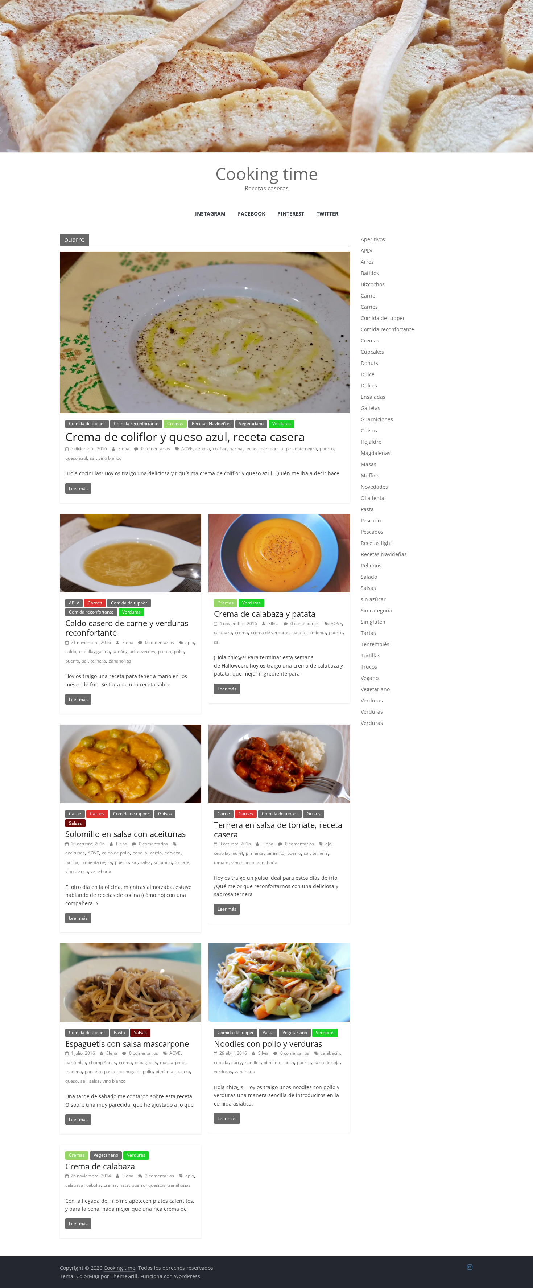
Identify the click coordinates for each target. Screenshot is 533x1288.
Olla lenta (372, 498)
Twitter (327, 213)
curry (236, 1062)
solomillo (163, 862)
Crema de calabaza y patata (264, 613)
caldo (70, 651)
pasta (109, 1071)
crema (241, 632)
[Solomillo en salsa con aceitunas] (130, 729)
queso (71, 1081)
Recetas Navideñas (211, 424)
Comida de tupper (87, 424)
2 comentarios (159, 1176)
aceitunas (75, 853)
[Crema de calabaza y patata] (279, 518)
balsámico (75, 1062)
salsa (145, 862)
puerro (327, 449)
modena (73, 1071)
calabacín (330, 1053)
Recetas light (376, 543)
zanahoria (101, 871)
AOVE (187, 449)
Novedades (374, 486)
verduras (223, 1071)
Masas (368, 464)
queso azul (76, 458)
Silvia (274, 623)
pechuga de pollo (135, 1071)
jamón (119, 651)
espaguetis (146, 1062)
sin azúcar (373, 599)
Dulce (368, 374)
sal (93, 458)
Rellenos (371, 565)
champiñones (102, 1062)
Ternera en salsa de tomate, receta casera (278, 829)
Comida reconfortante (136, 424)
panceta (93, 1071)
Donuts (369, 363)
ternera (98, 661)
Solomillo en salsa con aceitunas (125, 833)
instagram (210, 213)
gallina (103, 651)
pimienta (317, 632)
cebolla (202, 449)
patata (164, 651)
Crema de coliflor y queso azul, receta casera (185, 436)
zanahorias (120, 661)
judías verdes (141, 651)
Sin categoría (376, 610)
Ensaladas (373, 396)
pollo (179, 651)
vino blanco (110, 458)
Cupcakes (372, 351)
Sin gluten (373, 621)
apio (189, 642)
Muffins (370, 475)
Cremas (175, 424)
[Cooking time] (266, 4)
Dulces (369, 385)
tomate (182, 862)
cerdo (156, 853)
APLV (74, 603)
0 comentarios (155, 449)
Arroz (367, 261)
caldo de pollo (116, 853)
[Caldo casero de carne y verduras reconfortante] (130, 518)
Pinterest (290, 213)
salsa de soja (327, 1062)
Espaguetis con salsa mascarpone (127, 1043)
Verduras (281, 424)
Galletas (370, 408)
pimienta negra (301, 449)
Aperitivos (373, 239)
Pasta (119, 1032)
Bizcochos (373, 284)
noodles (253, 1062)
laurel (237, 853)
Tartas (368, 632)
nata (124, 1185)
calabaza (223, 632)
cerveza (173, 853)
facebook (251, 213)
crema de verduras (270, 632)
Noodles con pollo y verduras (268, 1043)
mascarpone (172, 1062)
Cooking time (266, 173)
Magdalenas (376, 453)
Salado (369, 576)
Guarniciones (377, 419)
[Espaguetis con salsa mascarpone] (130, 948)
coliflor (220, 449)
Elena (124, 449)
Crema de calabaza (100, 1166)
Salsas (75, 823)
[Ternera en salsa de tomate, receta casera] (279, 729)
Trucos (369, 666)
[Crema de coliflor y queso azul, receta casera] (205, 256)
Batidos (370, 273)
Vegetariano (251, 424)
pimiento (275, 853)
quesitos (156, 1185)
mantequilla (271, 449)
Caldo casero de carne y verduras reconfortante (126, 628)
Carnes (95, 603)
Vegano (370, 677)
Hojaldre (371, 441)
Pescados (372, 531)
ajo (328, 844)
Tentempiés (375, 644)
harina (236, 449)
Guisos (165, 814)
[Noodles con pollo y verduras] (279, 948)
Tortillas (370, 655)
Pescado (371, 520)
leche (250, 449)
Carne (75, 814)
